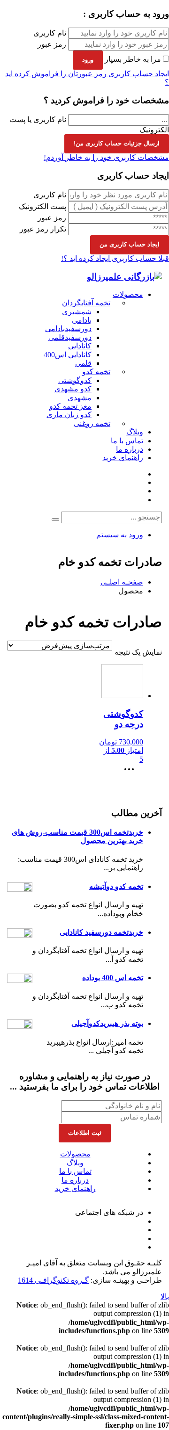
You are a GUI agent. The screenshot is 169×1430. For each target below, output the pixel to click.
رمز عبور (52, 44)
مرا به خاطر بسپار (133, 59)
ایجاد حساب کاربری (138, 74)
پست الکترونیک (42, 206)
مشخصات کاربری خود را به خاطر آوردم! (106, 157)
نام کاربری (49, 33)
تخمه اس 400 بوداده (112, 978)
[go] (55, 519)
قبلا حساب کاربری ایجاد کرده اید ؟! (115, 258)
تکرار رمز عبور (43, 229)
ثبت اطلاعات (84, 1132)
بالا (165, 1296)
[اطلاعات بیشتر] (131, 772)
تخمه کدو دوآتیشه (116, 886)
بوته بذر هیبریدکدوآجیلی (107, 1023)
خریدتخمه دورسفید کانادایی (101, 932)
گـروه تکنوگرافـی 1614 (53, 1280)
